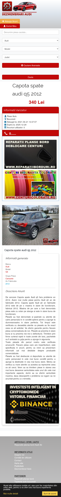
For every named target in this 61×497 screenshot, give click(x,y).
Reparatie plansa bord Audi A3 (28, 444)
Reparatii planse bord (24, 478)
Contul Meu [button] (11, 26)
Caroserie (9, 278)
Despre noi (19, 454)
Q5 (7, 271)
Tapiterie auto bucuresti (25, 481)
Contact (17, 460)
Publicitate (19, 466)
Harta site (18, 463)
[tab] (20, 250)
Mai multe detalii (10, 493)
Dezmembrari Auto (22, 468)
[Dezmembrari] (19, 8)
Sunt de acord (50, 493)
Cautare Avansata (31, 65)
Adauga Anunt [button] (11, 21)
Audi (7, 266)
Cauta (30, 77)
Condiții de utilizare (22, 457)
